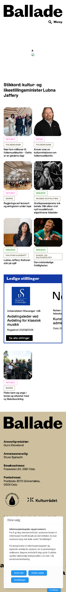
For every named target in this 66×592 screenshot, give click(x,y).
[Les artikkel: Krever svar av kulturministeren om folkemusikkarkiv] (48, 132)
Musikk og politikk (47, 198)
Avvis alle (19, 573)
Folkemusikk (13, 145)
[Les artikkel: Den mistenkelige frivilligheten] (48, 242)
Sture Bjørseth (13, 457)
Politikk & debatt (16, 255)
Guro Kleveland (14, 445)
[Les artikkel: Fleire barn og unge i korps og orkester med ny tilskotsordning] (18, 376)
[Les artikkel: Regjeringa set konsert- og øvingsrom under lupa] (18, 184)
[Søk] (50, 22)
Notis (39, 139)
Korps (9, 198)
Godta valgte (37, 573)
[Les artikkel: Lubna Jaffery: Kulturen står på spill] (18, 241)
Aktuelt (10, 139)
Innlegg (41, 193)
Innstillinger (53, 590)
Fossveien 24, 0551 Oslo (19, 469)
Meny (58, 22)
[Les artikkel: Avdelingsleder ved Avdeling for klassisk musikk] (27, 309)
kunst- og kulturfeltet (44, 256)
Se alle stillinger (19, 338)
